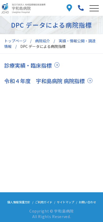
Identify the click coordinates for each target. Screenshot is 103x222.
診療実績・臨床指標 (28, 65)
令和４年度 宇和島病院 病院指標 (44, 81)
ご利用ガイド (43, 202)
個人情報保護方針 (18, 202)
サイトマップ (65, 202)
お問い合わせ (87, 202)
